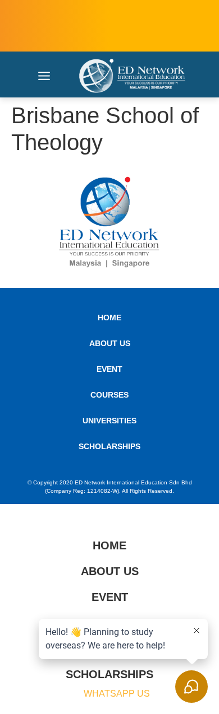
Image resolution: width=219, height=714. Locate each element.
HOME (109, 317)
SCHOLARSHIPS (109, 446)
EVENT (109, 369)
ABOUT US (109, 343)
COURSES (109, 394)
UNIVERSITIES (109, 420)
